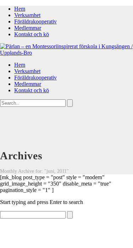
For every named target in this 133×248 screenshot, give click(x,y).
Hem (19, 9)
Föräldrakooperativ (35, 21)
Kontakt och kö (31, 34)
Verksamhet (27, 15)
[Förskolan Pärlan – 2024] (66, 53)
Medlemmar (27, 28)
